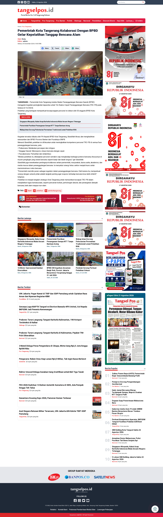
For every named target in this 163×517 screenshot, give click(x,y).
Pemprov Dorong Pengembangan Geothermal (126, 383)
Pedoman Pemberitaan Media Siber (82, 509)
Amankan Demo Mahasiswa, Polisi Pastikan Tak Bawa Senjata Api (126, 439)
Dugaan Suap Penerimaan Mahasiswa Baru (127, 402)
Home (24, 21)
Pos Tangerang (48, 21)
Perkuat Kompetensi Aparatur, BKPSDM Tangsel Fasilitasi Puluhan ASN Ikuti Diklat (128, 421)
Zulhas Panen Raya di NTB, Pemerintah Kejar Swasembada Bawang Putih (128, 375)
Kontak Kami (62, 509)
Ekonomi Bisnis (109, 21)
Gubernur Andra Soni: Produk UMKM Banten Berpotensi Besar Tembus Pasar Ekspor (127, 411)
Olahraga (77, 21)
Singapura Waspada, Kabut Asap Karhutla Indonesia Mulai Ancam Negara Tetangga (128, 449)
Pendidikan (96, 21)
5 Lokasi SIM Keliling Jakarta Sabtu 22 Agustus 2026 (128, 458)
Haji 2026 (120, 21)
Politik (69, 21)
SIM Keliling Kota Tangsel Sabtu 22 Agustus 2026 (126, 431)
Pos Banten (60, 21)
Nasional (86, 21)
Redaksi (53, 509)
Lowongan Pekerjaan (105, 509)
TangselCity (35, 21)
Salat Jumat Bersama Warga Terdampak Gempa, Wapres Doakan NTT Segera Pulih (127, 392)
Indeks (140, 21)
